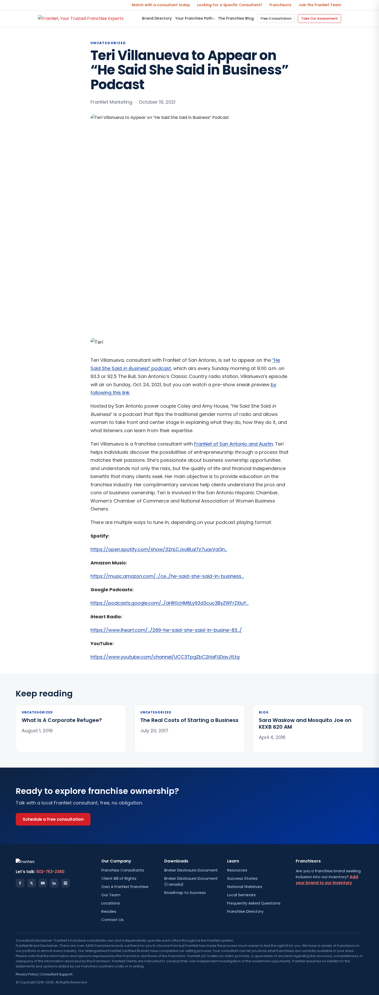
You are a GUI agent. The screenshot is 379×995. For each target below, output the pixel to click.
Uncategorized (108, 43)
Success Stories (242, 878)
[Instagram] (65, 883)
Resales (108, 911)
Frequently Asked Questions (254, 903)
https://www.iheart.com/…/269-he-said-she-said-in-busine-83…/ (166, 630)
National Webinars (244, 886)
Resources (237, 870)
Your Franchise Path (195, 18)
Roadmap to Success (185, 892)
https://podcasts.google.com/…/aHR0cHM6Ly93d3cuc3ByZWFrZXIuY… (169, 603)
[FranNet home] (80, 18)
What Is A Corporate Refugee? (62, 720)
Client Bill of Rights (118, 878)
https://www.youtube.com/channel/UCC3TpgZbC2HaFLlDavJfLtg (165, 657)
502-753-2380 (50, 871)
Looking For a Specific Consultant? (229, 4)
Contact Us (112, 919)
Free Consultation (276, 18)
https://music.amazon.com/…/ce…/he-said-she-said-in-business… (167, 576)
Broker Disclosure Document (191, 870)
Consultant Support (56, 974)
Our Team (110, 895)
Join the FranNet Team (320, 4)
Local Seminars (241, 895)
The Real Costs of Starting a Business (189, 720)
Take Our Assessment (319, 18)
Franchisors (280, 4)
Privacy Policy (27, 974)
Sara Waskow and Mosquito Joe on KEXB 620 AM (305, 723)
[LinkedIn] (54, 883)
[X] (31, 883)
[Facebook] (20, 883)
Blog (264, 712)
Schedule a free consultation (53, 819)
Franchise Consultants (122, 870)
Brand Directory (157, 18)
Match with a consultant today (161, 4)
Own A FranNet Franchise (125, 886)
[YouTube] (42, 883)
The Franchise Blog (236, 18)
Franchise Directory (245, 911)
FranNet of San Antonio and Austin (233, 444)
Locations (110, 903)
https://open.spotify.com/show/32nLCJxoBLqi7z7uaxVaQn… (158, 549)
